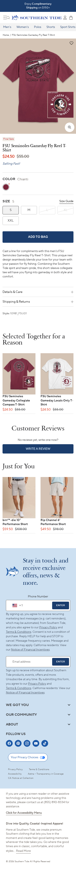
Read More (23, 851)
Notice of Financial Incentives (25, 693)
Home (6, 35)
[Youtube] (36, 743)
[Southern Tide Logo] (36, 17)
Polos (37, 27)
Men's (7, 27)
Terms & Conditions (18, 632)
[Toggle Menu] (6, 17)
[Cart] (71, 17)
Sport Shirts (67, 27)
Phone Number (38, 596)
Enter (60, 605)
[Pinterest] (18, 743)
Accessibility (15, 773)
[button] (71, 43)
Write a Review (45, 450)
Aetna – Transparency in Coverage (46, 773)
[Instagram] (27, 743)
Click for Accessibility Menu (24, 813)
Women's (22, 27)
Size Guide (66, 201)
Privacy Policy (48, 627)
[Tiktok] (44, 743)
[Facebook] (9, 743)
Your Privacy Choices (24, 757)
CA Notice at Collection (20, 778)
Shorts (50, 27)
